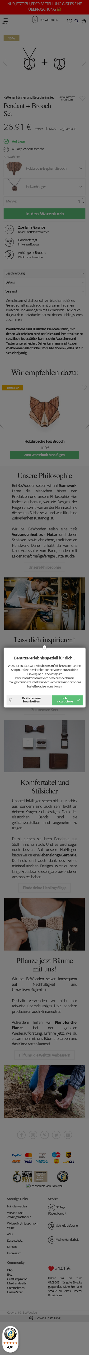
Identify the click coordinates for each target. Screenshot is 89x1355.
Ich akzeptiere (64, 699)
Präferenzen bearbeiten (31, 699)
